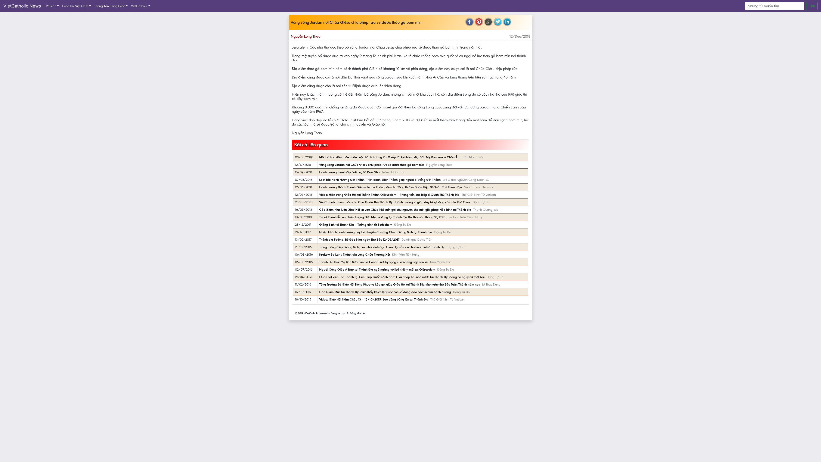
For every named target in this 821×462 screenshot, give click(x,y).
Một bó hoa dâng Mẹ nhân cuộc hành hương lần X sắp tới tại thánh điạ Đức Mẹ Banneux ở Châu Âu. (389, 157)
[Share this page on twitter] (497, 22)
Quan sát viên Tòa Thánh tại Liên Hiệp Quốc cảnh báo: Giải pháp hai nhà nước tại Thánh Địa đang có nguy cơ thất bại (401, 277)
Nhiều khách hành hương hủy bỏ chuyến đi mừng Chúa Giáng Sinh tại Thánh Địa (375, 232)
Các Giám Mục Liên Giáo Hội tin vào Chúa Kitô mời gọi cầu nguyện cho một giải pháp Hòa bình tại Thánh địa (395, 210)
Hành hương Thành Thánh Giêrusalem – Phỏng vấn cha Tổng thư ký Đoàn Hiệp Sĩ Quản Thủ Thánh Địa (390, 187)
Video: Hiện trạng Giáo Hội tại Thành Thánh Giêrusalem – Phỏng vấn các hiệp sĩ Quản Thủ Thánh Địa (389, 195)
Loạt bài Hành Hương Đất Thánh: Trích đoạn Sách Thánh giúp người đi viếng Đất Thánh (380, 180)
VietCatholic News (22, 6)
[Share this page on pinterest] (479, 22)
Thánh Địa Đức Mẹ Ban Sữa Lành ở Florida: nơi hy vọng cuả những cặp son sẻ (373, 262)
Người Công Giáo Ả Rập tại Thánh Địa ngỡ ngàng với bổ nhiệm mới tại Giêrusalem (377, 269)
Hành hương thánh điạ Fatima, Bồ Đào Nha (349, 172)
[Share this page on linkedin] (507, 22)
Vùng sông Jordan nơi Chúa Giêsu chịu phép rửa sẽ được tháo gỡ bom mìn (371, 165)
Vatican (51, 6)
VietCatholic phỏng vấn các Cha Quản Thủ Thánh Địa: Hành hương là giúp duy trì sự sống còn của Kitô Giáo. (395, 202)
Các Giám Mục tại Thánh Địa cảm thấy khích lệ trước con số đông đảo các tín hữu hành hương (385, 292)
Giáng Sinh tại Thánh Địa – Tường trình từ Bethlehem (355, 225)
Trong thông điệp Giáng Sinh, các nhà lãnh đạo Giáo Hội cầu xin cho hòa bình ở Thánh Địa (382, 247)
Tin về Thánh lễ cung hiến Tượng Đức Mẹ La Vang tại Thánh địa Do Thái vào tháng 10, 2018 (382, 217)
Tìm (812, 6)
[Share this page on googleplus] (488, 22)
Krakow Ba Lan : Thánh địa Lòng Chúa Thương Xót (354, 254)
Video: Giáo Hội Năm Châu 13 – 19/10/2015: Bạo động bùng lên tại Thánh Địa (373, 299)
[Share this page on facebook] (469, 22)
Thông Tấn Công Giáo (109, 6)
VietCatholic (139, 6)
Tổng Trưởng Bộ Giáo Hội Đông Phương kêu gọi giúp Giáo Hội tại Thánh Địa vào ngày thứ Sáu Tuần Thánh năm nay (399, 284)
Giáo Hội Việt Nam (75, 6)
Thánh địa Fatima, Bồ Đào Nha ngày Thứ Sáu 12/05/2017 (359, 239)
